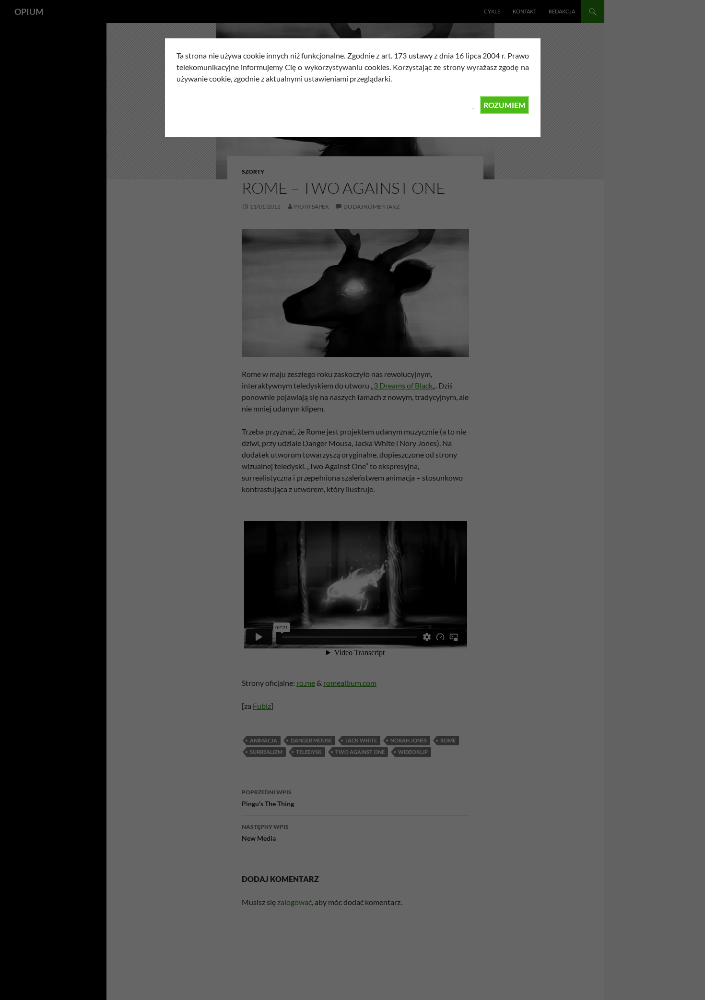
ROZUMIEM (504, 104)
